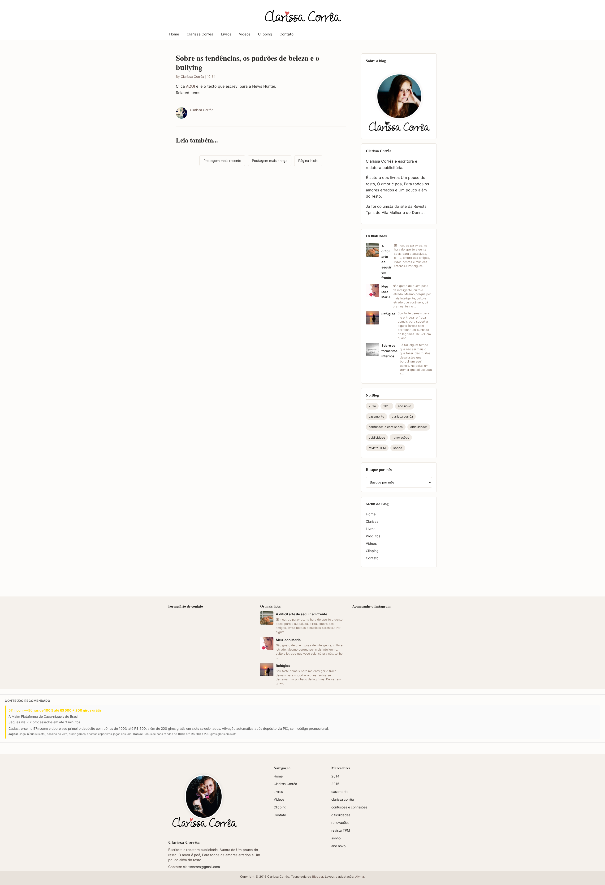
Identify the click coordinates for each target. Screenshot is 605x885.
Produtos (373, 536)
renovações (401, 437)
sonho (397, 448)
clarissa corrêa (402, 416)
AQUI (190, 86)
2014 (372, 406)
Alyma (359, 876)
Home (174, 34)
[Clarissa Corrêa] (302, 13)
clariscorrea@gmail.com (201, 867)
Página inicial (308, 161)
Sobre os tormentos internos (389, 351)
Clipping (265, 34)
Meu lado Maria (385, 292)
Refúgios (388, 314)
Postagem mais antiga (269, 161)
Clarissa (372, 521)
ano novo (404, 406)
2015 (386, 406)
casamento (376, 416)
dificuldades (419, 427)
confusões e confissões (386, 427)
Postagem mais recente (222, 161)
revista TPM (377, 448)
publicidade (377, 437)
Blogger (317, 876)
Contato (287, 34)
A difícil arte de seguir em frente (301, 614)
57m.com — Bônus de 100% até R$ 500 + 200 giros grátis (55, 710)
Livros (226, 34)
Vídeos (245, 34)
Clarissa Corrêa (200, 34)
